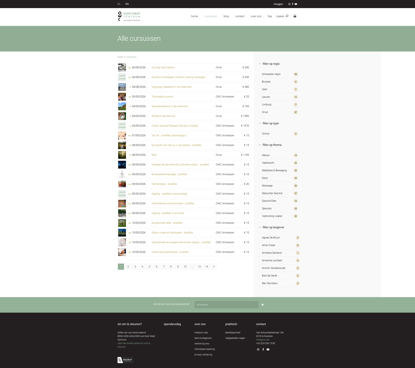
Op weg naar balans (163, 67)
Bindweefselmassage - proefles (169, 174)
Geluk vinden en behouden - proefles (172, 232)
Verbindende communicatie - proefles (173, 203)
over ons (256, 16)
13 (199, 266)
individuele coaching (205, 349)
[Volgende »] (213, 266)
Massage (267, 185)
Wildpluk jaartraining (163, 116)
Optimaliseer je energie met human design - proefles (181, 242)
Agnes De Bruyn (271, 237)
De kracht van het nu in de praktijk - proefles (176, 145)
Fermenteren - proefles (164, 184)
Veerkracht (268, 162)
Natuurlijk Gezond (272, 193)
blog (226, 16)
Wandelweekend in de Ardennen (170, 106)
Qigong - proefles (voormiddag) (169, 193)
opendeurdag (172, 324)
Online (265, 133)
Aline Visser (268, 245)
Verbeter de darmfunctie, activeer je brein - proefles (180, 164)
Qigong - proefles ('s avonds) (168, 213)
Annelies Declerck (272, 252)
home (194, 16)
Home (120, 57)
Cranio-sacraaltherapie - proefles (170, 252)
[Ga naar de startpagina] (129, 16)
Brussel (266, 81)
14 (206, 266)
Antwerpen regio (271, 74)
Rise (154, 154)
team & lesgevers (203, 338)
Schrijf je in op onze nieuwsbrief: (171, 304)
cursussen (210, 16)
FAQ (270, 16)
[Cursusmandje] (294, 16)
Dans (265, 178)
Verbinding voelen (272, 216)
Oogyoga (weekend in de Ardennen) (172, 86)
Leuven (266, 96)
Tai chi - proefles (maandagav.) (169, 135)
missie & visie (201, 332)
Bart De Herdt (269, 275)
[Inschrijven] (263, 304)
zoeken (280, 16)
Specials (267, 208)
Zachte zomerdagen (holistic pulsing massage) (178, 77)
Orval (219, 67)
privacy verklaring (203, 354)
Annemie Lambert (272, 260)
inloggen (278, 4)
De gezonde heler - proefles (167, 222)
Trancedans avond (162, 96)
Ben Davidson (270, 283)
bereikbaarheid (232, 332)
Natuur (266, 155)
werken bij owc (202, 343)
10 (185, 266)
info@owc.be (262, 339)
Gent (264, 89)
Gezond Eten (269, 200)
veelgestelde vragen (235, 338)
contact (239, 16)
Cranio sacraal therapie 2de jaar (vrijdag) (175, 125)
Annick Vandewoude (273, 268)
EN (127, 4)
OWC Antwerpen (225, 96)
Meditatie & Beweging (274, 170)
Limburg (266, 104)
